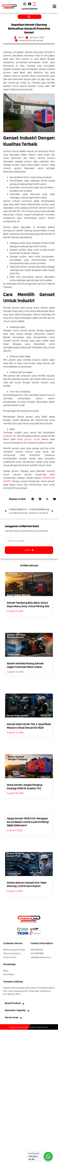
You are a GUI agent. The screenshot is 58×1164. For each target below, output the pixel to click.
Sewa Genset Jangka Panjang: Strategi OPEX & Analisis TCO (25, 786)
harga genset (10, 435)
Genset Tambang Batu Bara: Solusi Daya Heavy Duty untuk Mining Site (28, 604)
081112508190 (31, 8)
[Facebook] (29, 4)
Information (9, 974)
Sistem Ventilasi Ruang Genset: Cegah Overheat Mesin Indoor (25, 665)
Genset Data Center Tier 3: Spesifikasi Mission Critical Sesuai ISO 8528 (29, 725)
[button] (54, 6)
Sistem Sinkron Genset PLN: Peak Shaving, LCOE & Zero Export (26, 884)
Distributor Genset (34, 40)
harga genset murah (28, 439)
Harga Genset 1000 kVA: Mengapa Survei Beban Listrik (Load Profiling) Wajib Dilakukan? (28, 822)
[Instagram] (24, 4)
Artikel (22, 40)
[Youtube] (34, 4)
